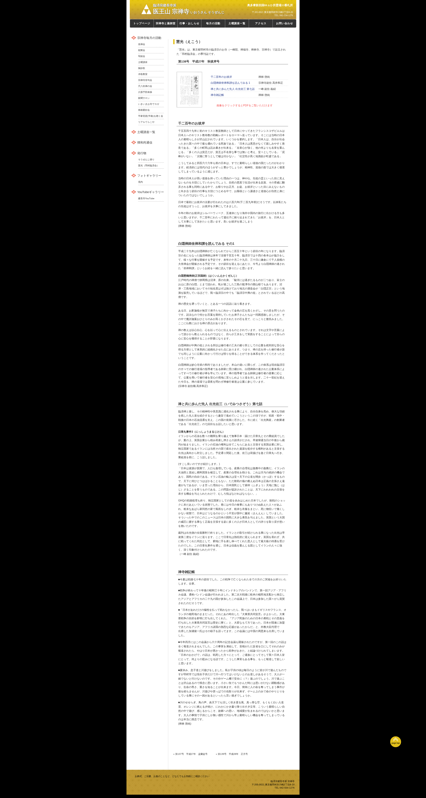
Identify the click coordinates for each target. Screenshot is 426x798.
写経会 (141, 56)
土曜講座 (142, 62)
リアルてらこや (146, 122)
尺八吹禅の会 (145, 86)
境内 (140, 182)
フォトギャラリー (149, 175)
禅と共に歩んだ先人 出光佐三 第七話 (233, 89)
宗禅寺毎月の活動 (149, 38)
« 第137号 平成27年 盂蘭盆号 (190, 754)
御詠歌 (141, 68)
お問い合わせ (284, 23)
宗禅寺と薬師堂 (166, 23)
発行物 (141, 153)
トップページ (141, 23)
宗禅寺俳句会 (145, 80)
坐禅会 (141, 44)
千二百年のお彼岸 (221, 76)
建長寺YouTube (146, 198)
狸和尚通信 (144, 142)
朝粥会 (141, 50)
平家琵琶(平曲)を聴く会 (150, 116)
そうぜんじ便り (146, 159)
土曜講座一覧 (236, 23)
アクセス (260, 23)
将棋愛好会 (144, 110)
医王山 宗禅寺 (188, 9)
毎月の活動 (213, 23)
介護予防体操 (145, 92)
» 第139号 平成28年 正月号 (232, 754)
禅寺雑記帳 (217, 95)
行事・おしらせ (189, 23)
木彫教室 (142, 74)
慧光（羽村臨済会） (148, 165)
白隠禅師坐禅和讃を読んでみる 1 (230, 82)
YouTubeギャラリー (150, 192)
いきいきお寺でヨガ (148, 104)
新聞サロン (144, 98)
